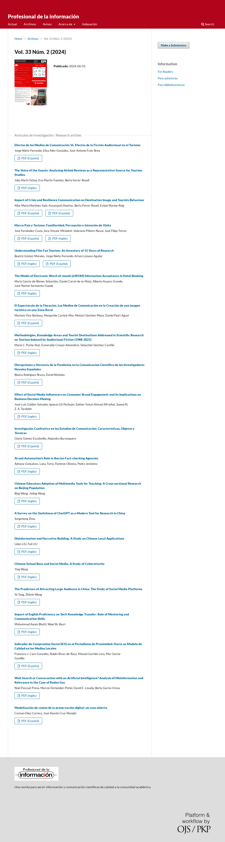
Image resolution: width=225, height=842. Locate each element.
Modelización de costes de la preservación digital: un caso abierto (61, 707)
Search (209, 24)
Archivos (30, 24)
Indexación (89, 24)
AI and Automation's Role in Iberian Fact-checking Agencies (56, 458)
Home (18, 38)
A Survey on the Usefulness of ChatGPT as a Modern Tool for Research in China (70, 513)
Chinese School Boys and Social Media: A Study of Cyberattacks (59, 564)
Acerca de (65, 24)
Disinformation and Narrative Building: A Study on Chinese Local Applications (69, 538)
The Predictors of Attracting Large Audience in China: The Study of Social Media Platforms (78, 589)
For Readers (165, 71)
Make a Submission (173, 45)
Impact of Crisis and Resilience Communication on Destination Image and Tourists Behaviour (79, 200)
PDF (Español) (30, 158)
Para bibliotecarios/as (171, 85)
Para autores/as (168, 78)
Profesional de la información (43, 16)
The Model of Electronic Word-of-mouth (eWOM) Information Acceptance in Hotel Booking (79, 276)
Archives (32, 38)
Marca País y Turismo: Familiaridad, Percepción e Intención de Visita (63, 225)
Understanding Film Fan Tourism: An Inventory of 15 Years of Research (64, 250)
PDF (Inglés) (29, 188)
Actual (12, 24)
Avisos (47, 24)
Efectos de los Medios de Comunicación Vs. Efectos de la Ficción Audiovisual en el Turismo (77, 145)
